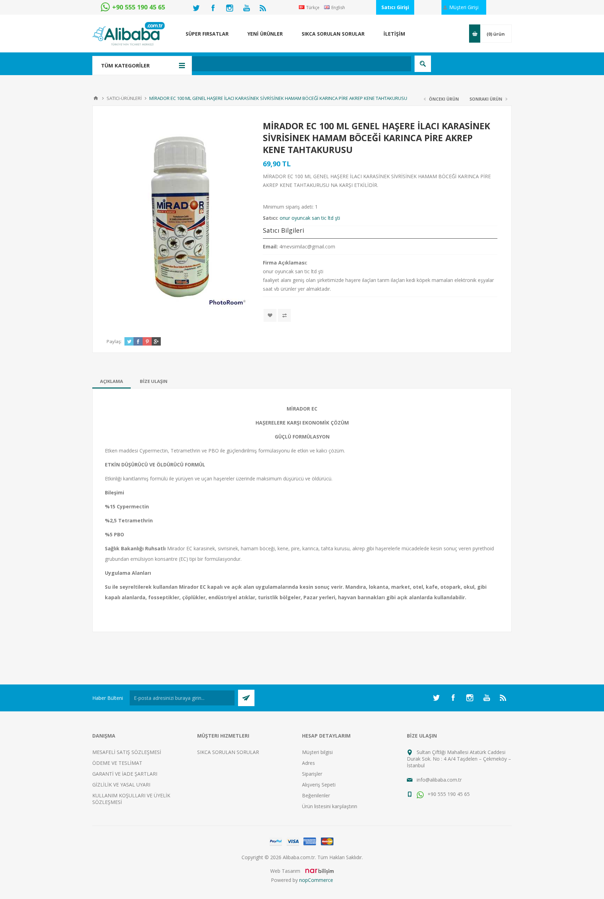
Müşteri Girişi (464, 7)
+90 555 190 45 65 (448, 794)
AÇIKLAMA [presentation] (111, 381)
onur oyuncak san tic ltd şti (310, 218)
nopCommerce (316, 880)
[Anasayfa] (95, 98)
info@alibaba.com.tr (439, 779)
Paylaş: (114, 341)
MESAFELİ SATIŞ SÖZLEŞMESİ (126, 752)
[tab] (111, 381)
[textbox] (265, 63)
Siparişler (312, 773)
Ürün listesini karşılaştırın (329, 806)
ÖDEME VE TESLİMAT (117, 763)
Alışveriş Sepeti (319, 784)
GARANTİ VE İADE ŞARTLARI (124, 773)
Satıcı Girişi (395, 7)
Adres (308, 763)
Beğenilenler (316, 795)
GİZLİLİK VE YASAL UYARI (121, 784)
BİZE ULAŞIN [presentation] (153, 381)
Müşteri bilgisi (317, 752)
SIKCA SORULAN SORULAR (228, 752)
